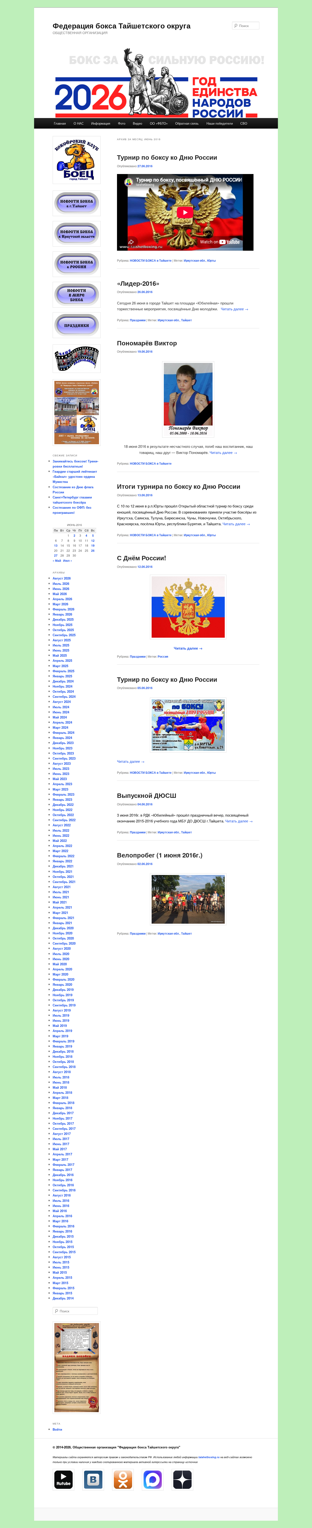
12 (93, 540)
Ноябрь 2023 (62, 748)
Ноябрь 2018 (62, 1056)
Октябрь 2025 (63, 629)
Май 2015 (60, 1272)
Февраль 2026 (63, 609)
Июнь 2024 (61, 712)
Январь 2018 (62, 1107)
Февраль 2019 (63, 1041)
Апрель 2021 (62, 907)
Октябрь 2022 (63, 814)
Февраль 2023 (63, 794)
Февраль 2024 (63, 732)
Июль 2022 (61, 830)
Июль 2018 (61, 1077)
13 (56, 545)
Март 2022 (60, 850)
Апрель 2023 (62, 784)
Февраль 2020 (63, 979)
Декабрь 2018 (63, 1051)
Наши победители (219, 123)
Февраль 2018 (63, 1102)
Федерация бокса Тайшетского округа (122, 25)
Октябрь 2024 (63, 691)
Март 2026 (60, 604)
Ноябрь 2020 (62, 933)
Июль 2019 (61, 1015)
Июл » (67, 560)
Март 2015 (60, 1282)
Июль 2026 (61, 583)
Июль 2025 (61, 645)
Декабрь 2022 (63, 804)
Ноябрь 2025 (62, 624)
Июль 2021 (61, 892)
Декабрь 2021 (63, 866)
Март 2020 (60, 974)
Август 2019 (62, 1010)
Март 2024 (60, 727)
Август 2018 (62, 1071)
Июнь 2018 (61, 1082)
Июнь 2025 (61, 650)
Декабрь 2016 (63, 1174)
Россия (163, 656)
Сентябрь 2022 (64, 820)
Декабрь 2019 (63, 989)
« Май (57, 560)
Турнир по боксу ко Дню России (167, 157)
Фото (121, 123)
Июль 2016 (61, 1200)
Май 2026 (60, 593)
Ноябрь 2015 (62, 1241)
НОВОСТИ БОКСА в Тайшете (151, 260)
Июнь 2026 (61, 588)
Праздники (138, 320)
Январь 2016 (62, 1231)
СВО (243, 123)
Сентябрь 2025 (64, 635)
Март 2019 (60, 1036)
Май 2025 (60, 655)
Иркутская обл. (195, 260)
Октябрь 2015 (63, 1246)
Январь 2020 (62, 984)
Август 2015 (62, 1257)
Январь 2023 (62, 799)
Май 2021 (60, 902)
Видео (137, 123)
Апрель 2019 (62, 1030)
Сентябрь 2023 (64, 758)
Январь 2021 (62, 922)
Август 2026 (62, 578)
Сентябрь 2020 (64, 943)
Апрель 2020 (62, 969)
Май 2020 (60, 964)
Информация (100, 123)
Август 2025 (62, 640)
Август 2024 (62, 701)
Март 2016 (60, 1221)
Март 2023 (60, 789)
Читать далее (234, 308)
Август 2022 (62, 825)
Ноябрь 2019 (62, 995)
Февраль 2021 (63, 917)
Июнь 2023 (61, 773)
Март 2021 (60, 912)
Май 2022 (60, 840)
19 (93, 545)
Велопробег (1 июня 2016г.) (160, 854)
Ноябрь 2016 (62, 1180)
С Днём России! (141, 557)
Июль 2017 (61, 1138)
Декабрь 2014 (63, 1298)
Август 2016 (62, 1195)
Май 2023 (60, 778)
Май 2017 (60, 1149)
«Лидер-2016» (138, 283)
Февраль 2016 (63, 1226)
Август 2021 (62, 886)
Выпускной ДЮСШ (146, 795)
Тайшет (186, 320)
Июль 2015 (61, 1262)
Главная (60, 123)
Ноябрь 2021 (62, 871)
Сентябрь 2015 (64, 1252)
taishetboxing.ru (209, 1457)
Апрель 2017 (62, 1154)
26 (93, 550)
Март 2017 (60, 1159)
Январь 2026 (62, 614)
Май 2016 (60, 1210)
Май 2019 (60, 1025)
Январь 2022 (62, 861)
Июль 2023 (61, 768)
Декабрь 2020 (63, 928)
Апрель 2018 (62, 1092)
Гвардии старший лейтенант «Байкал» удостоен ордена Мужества (75, 476)
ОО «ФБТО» (159, 123)
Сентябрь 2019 (64, 1005)
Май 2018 (60, 1087)
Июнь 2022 (61, 835)
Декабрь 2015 (63, 1236)
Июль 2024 (61, 707)
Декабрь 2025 (63, 619)
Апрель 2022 (62, 845)
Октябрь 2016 (63, 1185)
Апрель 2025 (62, 660)
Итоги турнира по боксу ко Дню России (178, 486)
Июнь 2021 (61, 897)
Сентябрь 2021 (64, 881)
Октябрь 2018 (63, 1061)
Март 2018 (60, 1097)
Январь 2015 (62, 1293)
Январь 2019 (62, 1046)
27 (56, 555)
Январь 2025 (62, 676)
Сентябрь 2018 (64, 1066)
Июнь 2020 (61, 959)
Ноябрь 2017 (62, 1118)
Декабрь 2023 (63, 742)
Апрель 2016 (62, 1216)
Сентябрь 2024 (64, 696)
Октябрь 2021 (63, 876)
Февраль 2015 (63, 1288)
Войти (57, 1429)
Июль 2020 (61, 953)
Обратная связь (187, 123)
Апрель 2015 (62, 1277)
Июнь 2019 (61, 1020)
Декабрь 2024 (63, 681)
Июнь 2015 (61, 1267)
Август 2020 (62, 948)
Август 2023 (62, 763)
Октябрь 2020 (63, 938)
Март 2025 (60, 665)
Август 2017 (62, 1133)
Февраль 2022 (63, 856)
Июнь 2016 (61, 1205)
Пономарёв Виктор (147, 342)
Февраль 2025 (63, 671)
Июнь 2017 (61, 1143)
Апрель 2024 (62, 722)
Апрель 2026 (62, 599)
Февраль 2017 (63, 1164)
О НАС (79, 123)
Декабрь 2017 (63, 1113)
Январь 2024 (62, 737)
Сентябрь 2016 (64, 1190)
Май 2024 (60, 717)
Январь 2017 (62, 1169)
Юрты (211, 260)
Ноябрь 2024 (62, 686)
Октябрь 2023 (63, 753)
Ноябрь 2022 (62, 809)
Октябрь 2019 (63, 1000)
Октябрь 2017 (63, 1123)
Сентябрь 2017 (64, 1128)
